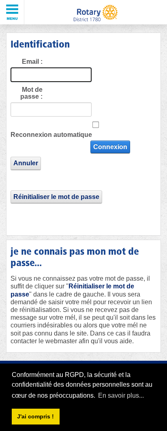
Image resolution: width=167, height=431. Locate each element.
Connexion (110, 146)
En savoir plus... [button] (121, 395)
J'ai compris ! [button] (35, 416)
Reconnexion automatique (51, 134)
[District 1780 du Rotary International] (95, 12)
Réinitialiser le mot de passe (56, 196)
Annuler (25, 163)
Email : (32, 61)
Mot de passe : (31, 93)
